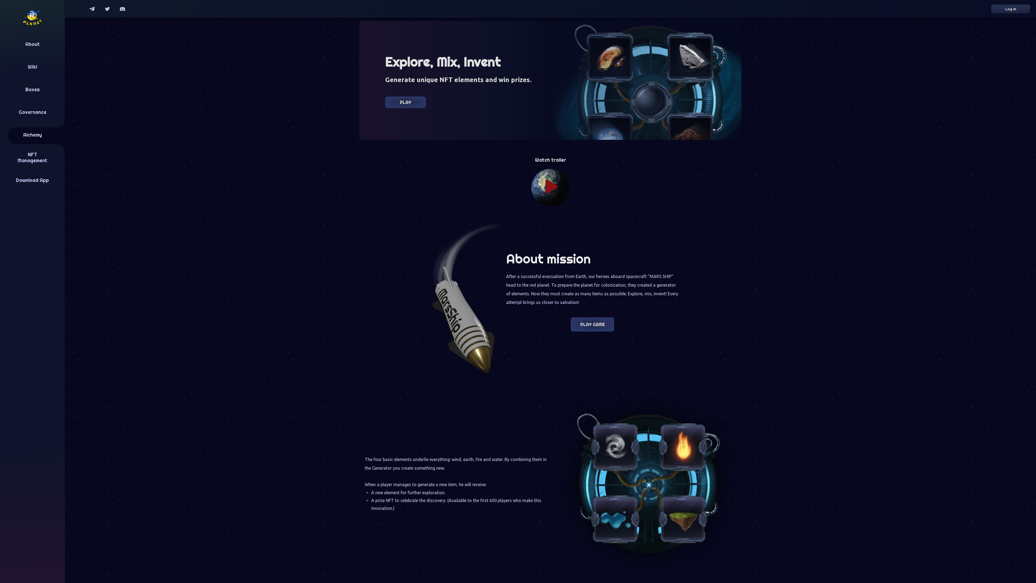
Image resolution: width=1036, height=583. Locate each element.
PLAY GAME (592, 324)
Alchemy (32, 135)
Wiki (32, 67)
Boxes (32, 90)
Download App (32, 180)
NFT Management (32, 158)
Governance (32, 112)
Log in (1010, 9)
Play (405, 102)
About (32, 44)
